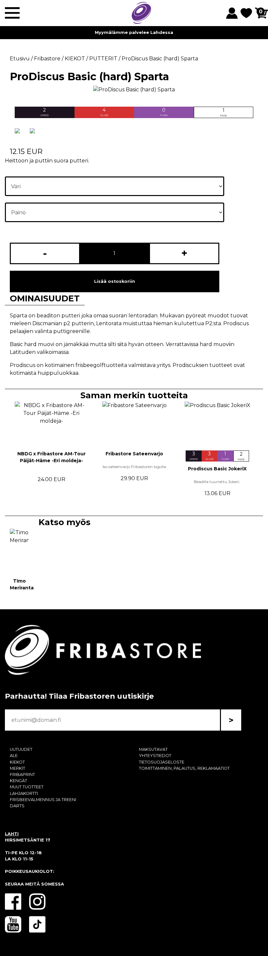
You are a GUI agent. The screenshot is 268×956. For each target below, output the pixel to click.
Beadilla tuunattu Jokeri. (217, 481)
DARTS (17, 805)
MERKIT (17, 768)
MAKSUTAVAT (153, 749)
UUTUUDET (21, 749)
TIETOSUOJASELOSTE (161, 762)
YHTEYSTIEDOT (155, 755)
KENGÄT (18, 780)
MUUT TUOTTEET (26, 786)
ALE (14, 755)
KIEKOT (17, 762)
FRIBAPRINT (22, 774)
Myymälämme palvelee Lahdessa (134, 32)
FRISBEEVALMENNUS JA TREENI (43, 799)
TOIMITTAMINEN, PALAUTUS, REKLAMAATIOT (184, 768)
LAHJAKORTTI (24, 793)
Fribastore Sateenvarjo (134, 454)
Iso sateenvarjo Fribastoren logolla (134, 466)
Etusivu (20, 58)
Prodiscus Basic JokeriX (217, 469)
